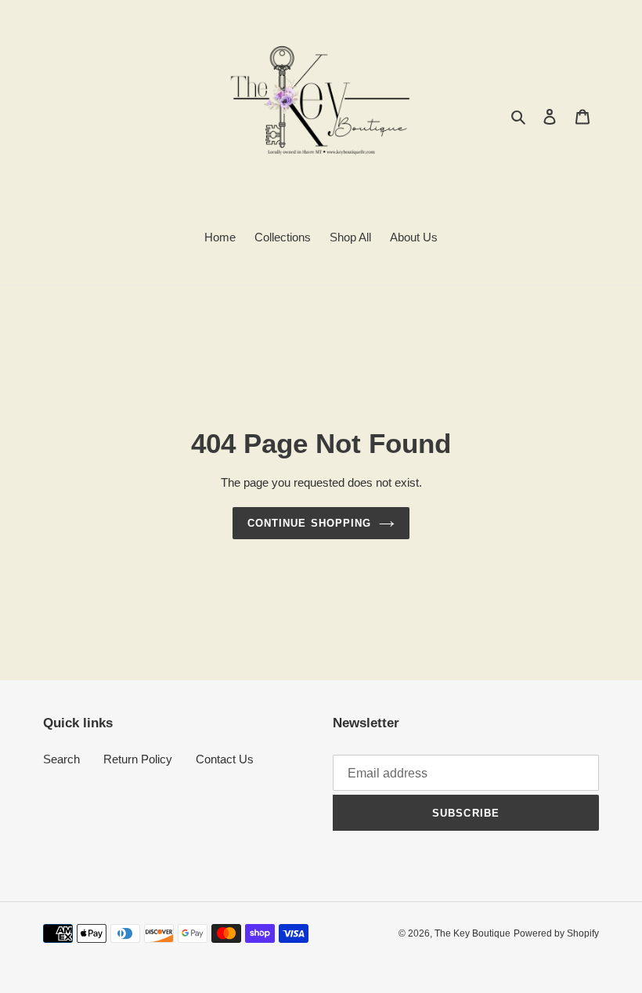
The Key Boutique (472, 933)
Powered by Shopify (556, 933)
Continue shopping (309, 523)
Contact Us (225, 759)
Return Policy (137, 759)
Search (61, 759)
